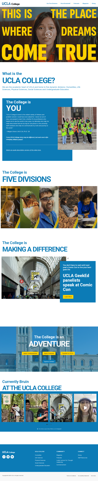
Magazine (86, 3)
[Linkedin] (8, 456)
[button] (49, 34)
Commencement (61, 465)
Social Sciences (39, 463)
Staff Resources (82, 457)
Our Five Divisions (52, 3)
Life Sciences (39, 457)
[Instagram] (4, 456)
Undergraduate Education (42, 465)
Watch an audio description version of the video (21, 150)
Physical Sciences (40, 460)
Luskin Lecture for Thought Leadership (65, 461)
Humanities (38, 455)
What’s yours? (18, 139)
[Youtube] (12, 456)
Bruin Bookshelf (65, 3)
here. (39, 150)
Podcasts (76, 3)
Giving (94, 3)
